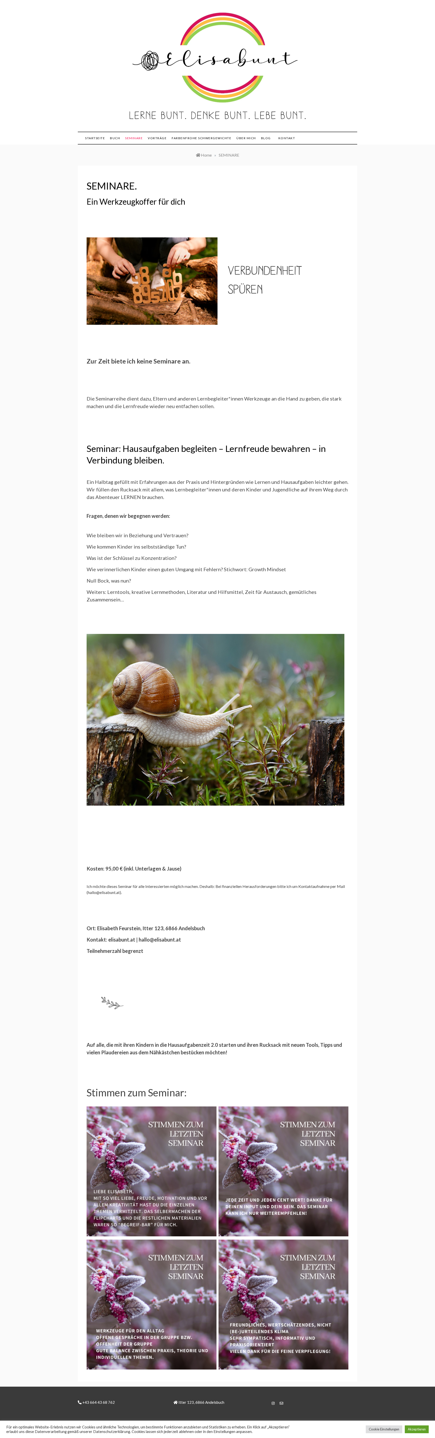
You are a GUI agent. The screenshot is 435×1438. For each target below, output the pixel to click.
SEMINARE (134, 138)
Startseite (95, 138)
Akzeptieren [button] (417, 1429)
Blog (266, 138)
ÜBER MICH (246, 138)
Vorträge (157, 138)
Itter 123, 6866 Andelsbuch (201, 1402)
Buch (115, 138)
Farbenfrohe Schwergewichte (201, 138)
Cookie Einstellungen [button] (384, 1429)
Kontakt (286, 138)
